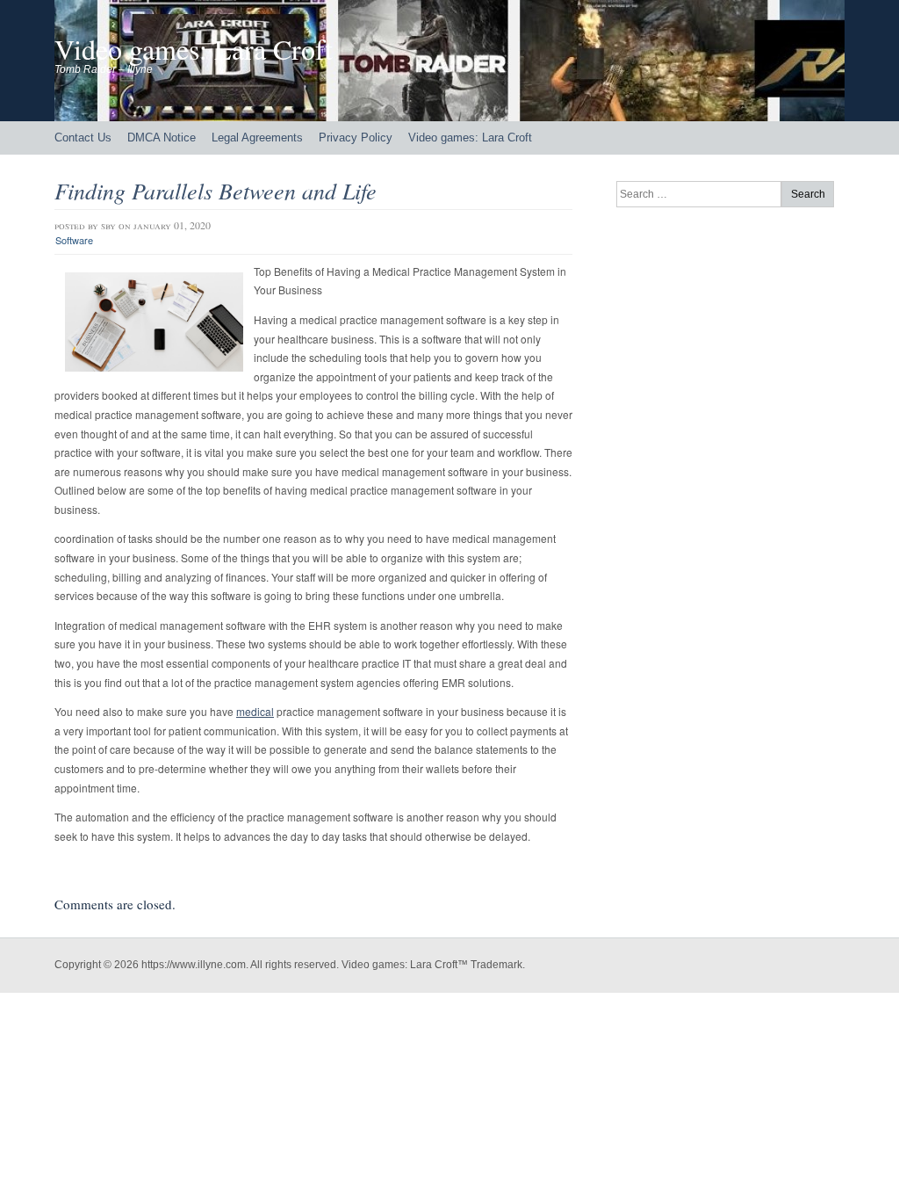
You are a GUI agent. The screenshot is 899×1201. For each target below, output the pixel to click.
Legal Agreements (257, 137)
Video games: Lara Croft (193, 49)
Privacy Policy (355, 137)
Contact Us (82, 137)
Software (74, 240)
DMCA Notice (161, 137)
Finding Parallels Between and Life (215, 190)
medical (255, 711)
